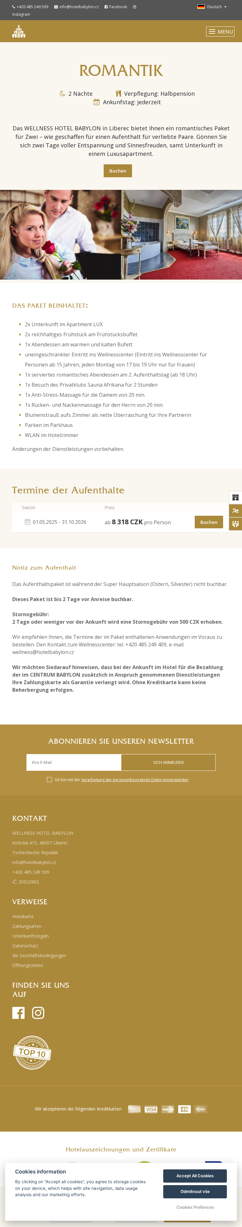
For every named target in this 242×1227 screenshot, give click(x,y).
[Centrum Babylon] (235, 510)
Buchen (117, 171)
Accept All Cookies (195, 1175)
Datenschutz (25, 946)
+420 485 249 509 (32, 6)
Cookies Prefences (195, 1207)
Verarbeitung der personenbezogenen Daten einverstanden (134, 779)
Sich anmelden (168, 762)
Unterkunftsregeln (30, 936)
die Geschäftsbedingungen (39, 955)
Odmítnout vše (195, 1191)
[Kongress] (235, 524)
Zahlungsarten (27, 926)
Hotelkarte (23, 916)
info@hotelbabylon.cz (79, 6)
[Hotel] (235, 497)
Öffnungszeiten (27, 965)
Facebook (118, 6)
